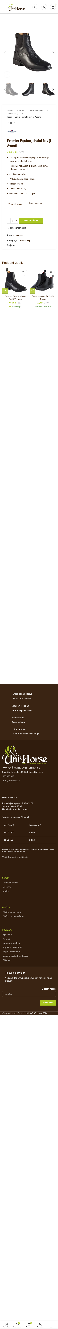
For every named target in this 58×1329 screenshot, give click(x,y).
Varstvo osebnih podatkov (15, 956)
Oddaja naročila (10, 882)
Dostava (7, 887)
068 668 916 (8, 776)
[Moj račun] (44, 7)
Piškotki (7, 960)
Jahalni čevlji (13, 113)
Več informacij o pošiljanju (15, 857)
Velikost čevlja (15, 204)
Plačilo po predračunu (13, 916)
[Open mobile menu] (3, 7)
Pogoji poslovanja (11, 951)
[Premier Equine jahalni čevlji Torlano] (15, 280)
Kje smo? (7, 934)
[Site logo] (16, 7)
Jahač (22, 110)
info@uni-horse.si (11, 780)
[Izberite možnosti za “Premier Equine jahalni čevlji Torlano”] (5, 291)
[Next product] (14, 122)
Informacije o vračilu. (22, 710)
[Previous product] (8, 122)
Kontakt (6, 939)
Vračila (6, 891)
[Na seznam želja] (23, 272)
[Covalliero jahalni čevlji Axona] (43, 280)
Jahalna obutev (37, 110)
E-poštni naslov (49, 989)
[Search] (35, 7)
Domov (10, 110)
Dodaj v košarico (31, 221)
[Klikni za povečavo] (7, 74)
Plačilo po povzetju (12, 912)
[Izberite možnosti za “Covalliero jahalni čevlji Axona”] (32, 291)
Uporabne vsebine (11, 943)
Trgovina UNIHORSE (12, 947)
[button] (5, 52)
